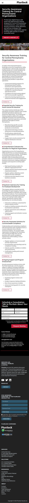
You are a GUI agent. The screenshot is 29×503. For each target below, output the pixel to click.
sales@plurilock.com (6, 339)
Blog (2, 478)
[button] (2, 2)
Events (3, 475)
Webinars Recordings (7, 476)
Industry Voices (5, 479)
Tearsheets (4, 472)
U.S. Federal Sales (6, 463)
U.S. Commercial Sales (7, 462)
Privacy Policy (13, 345)
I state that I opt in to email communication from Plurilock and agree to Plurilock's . (14, 415)
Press (3, 492)
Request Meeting (19, 326)
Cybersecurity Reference (8, 481)
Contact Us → (7, 102)
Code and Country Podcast (8, 473)
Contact (3, 486)
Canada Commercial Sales (8, 465)
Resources (5, 469)
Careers (3, 494)
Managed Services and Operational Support (7, 455)
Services (4, 449)
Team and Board (6, 489)
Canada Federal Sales (7, 466)
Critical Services (5, 452)
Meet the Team (5, 491)
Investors (4, 488)
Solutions (4, 459)
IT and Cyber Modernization (9, 453)
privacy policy (23, 322)
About (3, 483)
